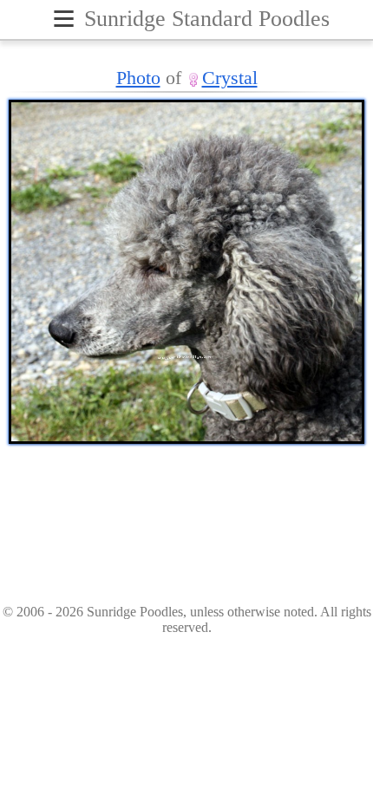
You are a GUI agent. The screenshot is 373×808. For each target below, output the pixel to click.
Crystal (230, 77)
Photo (138, 77)
